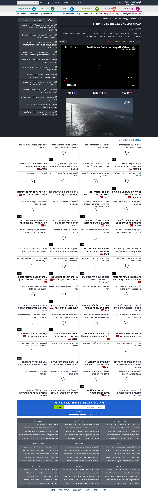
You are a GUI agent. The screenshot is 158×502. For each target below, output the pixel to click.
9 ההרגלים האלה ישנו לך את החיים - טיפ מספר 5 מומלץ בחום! (123, 450)
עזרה (64, 3)
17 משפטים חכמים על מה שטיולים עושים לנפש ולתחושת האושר (81, 447)
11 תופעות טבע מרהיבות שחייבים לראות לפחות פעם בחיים (83, 461)
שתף (131, 41)
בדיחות (66, 8)
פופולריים (37, 20)
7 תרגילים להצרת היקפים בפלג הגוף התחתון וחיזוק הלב (43, 483)
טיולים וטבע (100, 14)
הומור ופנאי (113, 14)
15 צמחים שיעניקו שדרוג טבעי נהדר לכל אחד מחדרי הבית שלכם (81, 454)
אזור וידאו (117, 2)
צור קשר (54, 3)
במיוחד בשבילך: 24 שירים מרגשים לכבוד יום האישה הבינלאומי (123, 483)
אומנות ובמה (85, 14)
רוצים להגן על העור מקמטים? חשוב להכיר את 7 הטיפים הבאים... (81, 435)
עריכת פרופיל (47, 14)
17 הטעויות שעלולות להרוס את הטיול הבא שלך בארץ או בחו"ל (82, 457)
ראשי (139, 19)
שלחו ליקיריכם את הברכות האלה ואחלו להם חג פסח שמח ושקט (41, 447)
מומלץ (50, 20)
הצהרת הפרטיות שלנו (74, 414)
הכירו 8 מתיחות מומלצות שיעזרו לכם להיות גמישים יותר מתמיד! (41, 480)
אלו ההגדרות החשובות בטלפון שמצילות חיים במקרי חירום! (83, 473)
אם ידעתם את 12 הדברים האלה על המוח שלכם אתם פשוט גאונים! (81, 483)
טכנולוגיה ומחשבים (69, 14)
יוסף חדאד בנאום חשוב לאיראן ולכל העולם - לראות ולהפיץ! (42, 476)
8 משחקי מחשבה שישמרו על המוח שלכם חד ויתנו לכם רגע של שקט (80, 469)
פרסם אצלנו (75, 3)
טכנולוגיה (79, 466)
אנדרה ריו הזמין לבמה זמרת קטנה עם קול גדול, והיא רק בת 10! (123, 461)
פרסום (53, 490)
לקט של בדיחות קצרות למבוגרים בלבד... (47, 424)
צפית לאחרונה (35, 14)
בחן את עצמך (129, 8)
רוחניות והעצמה (24, 8)
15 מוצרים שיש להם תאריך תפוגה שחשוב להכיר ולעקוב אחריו (82, 438)
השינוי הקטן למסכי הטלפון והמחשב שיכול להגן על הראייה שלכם (81, 476)
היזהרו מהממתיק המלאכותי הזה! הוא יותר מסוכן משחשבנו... (124, 428)
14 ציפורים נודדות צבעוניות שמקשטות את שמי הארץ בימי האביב (81, 450)
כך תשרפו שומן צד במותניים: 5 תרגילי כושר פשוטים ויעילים (42, 473)
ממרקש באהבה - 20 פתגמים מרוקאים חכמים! (127, 454)
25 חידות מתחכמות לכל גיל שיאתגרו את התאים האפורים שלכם (41, 431)
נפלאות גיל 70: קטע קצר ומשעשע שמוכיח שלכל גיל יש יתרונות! (123, 447)
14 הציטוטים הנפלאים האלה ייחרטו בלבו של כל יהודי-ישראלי (41, 454)
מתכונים (108, 8)
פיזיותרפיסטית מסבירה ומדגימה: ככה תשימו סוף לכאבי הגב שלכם (122, 457)
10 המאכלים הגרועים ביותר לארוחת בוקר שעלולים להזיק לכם (123, 435)
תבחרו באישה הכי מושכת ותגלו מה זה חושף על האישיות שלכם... (40, 457)
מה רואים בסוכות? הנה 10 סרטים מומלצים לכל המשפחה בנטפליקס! (121, 476)
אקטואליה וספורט (120, 19)
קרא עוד (88, 36)
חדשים (24, 20)
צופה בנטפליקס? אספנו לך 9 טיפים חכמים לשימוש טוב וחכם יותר (81, 480)
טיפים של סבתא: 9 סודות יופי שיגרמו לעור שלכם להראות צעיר (82, 428)
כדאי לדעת (46, 8)
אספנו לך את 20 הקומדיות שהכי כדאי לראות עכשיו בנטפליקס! (123, 469)
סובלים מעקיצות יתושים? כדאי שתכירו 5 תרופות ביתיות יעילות (82, 431)
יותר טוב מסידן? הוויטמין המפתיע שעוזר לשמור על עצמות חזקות (122, 424)
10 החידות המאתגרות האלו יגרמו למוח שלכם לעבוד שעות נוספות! (40, 438)
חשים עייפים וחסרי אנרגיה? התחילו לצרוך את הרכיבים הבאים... (123, 438)
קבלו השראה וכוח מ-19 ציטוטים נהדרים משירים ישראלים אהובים (122, 473)
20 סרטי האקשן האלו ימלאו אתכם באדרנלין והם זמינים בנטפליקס (122, 480)
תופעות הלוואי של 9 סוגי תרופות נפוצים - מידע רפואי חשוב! (124, 431)
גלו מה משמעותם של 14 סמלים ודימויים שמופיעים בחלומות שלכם (40, 450)
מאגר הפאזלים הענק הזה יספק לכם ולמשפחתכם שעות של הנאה (40, 428)
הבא (63, 41)
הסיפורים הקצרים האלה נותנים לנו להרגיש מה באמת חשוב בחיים (40, 461)
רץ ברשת (126, 14)
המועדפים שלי (21, 14)
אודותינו (87, 490)
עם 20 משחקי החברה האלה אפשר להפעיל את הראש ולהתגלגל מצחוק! (38, 435)
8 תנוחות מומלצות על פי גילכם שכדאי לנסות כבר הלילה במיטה (82, 424)
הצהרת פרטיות (64, 490)
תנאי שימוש (83, 414)
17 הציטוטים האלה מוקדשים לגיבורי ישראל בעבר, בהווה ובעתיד (40, 469)
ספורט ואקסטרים (107, 19)
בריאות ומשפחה (87, 8)
